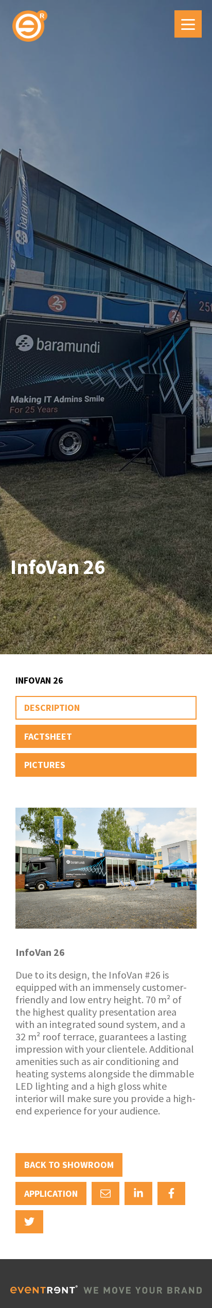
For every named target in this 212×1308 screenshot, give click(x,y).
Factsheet (48, 736)
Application (51, 1193)
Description (52, 707)
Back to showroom (69, 1165)
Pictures (44, 765)
